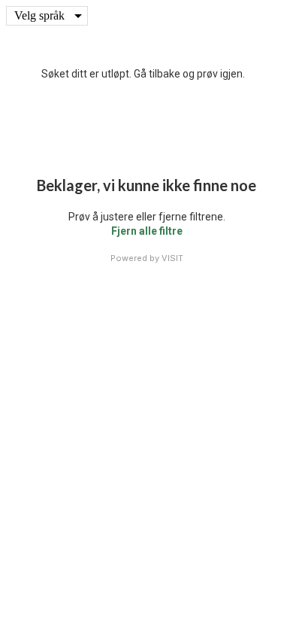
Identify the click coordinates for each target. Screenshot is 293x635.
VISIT (172, 258)
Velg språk (39, 15)
